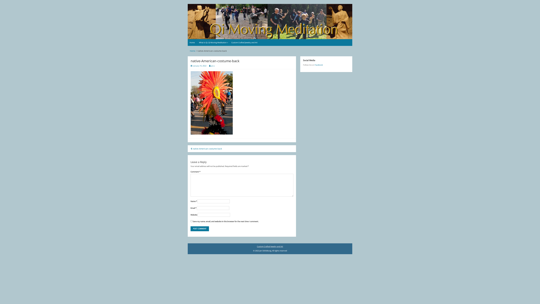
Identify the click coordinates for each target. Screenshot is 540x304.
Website (194, 215)
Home (192, 42)
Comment (195, 171)
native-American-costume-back (207, 148)
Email (193, 208)
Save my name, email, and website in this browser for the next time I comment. (226, 221)
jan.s (213, 66)
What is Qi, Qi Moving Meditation (213, 42)
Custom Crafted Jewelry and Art (244, 42)
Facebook (319, 65)
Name (194, 201)
